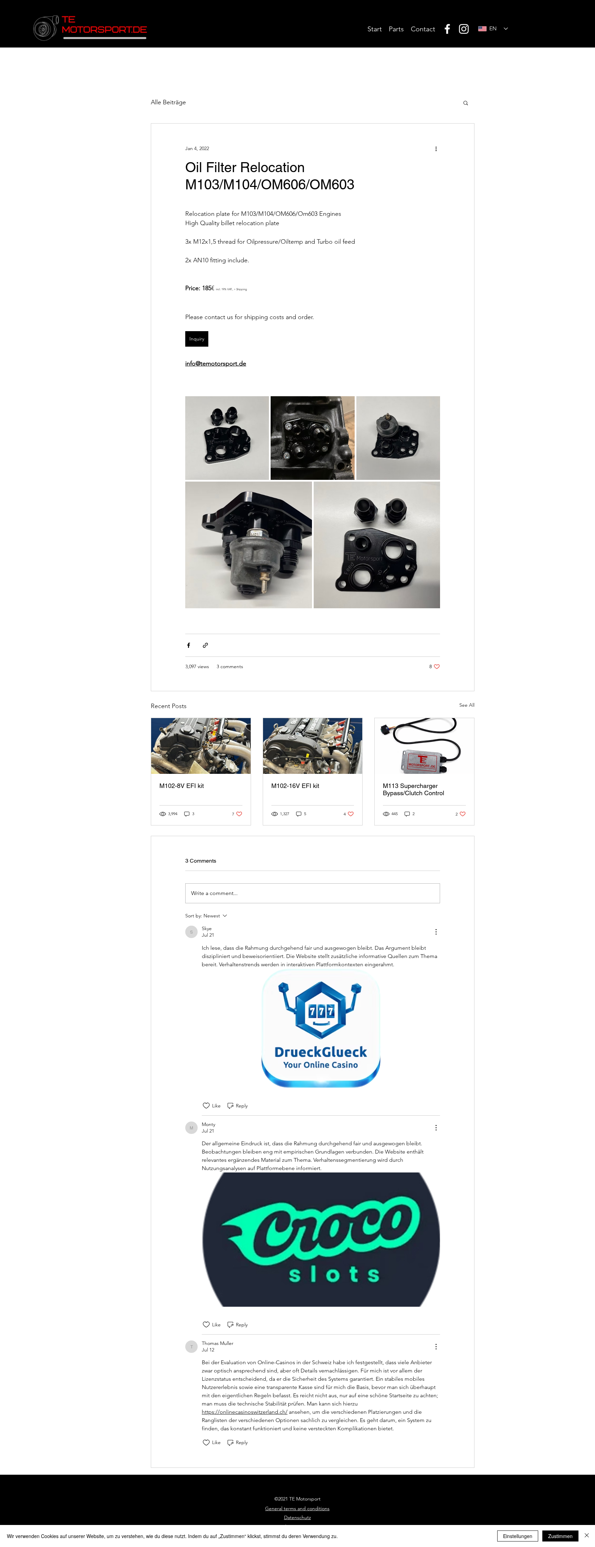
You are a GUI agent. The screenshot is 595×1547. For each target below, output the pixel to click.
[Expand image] (248, 545)
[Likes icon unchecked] (206, 1106)
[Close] (587, 1535)
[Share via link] (205, 645)
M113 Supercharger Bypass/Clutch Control (413, 789)
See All (466, 705)
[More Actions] (436, 932)
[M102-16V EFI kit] (313, 746)
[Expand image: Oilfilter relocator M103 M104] (312, 438)
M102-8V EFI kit (181, 785)
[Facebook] (447, 28)
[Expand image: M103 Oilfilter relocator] (398, 438)
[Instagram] (463, 28)
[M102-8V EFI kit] (201, 746)
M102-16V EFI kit (295, 785)
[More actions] (436, 148)
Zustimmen (560, 1536)
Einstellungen (517, 1536)
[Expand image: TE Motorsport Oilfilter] (377, 545)
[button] (465, 102)
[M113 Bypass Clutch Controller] (424, 746)
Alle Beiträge (168, 102)
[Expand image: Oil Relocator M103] (227, 438)
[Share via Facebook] (188, 645)
